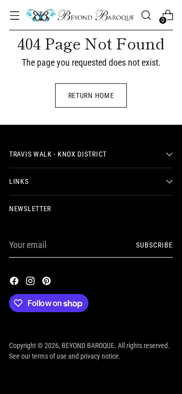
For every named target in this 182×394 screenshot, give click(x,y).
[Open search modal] (145, 15)
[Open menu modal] (14, 15)
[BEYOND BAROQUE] (80, 15)
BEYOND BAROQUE (88, 345)
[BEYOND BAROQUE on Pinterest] (47, 282)
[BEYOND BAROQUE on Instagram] (31, 282)
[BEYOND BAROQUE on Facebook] (15, 282)
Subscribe (154, 245)
